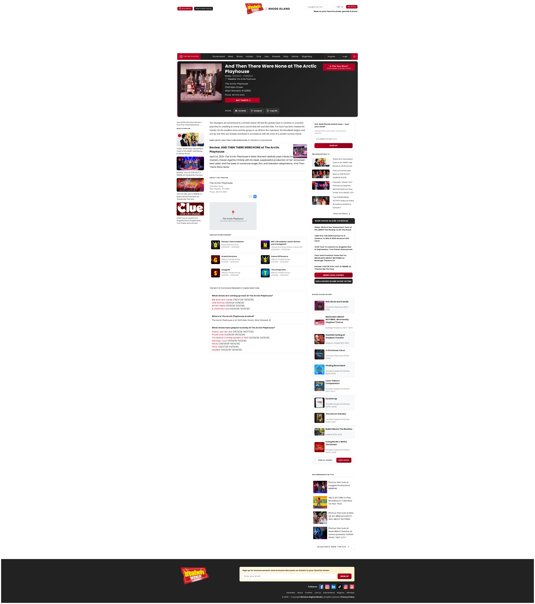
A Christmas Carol (220, 308)
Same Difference (279, 256)
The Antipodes (278, 269)
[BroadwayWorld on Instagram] (327, 586)
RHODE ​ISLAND (279, 8)
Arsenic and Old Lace (222, 331)
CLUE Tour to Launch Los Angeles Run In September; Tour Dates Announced (189, 214)
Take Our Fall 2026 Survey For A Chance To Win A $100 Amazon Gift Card (331, 238)
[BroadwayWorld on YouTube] (351, 586)
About (300, 592)
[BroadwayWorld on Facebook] (321, 586)
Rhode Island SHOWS (322, 294)
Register (331, 56)
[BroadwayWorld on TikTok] (339, 586)
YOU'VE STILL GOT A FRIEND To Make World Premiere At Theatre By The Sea (189, 190)
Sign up (333, 145)
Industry (249, 56)
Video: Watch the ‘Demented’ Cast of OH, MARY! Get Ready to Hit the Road (190, 144)
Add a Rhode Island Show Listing (333, 281)
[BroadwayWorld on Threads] (345, 586)
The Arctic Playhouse (246, 79)
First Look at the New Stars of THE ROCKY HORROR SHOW (342, 174)
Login (345, 56)
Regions (340, 592)
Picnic (215, 346)
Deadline (216, 349)
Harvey (215, 343)
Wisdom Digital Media (311, 597)
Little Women (218, 302)
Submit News (329, 592)
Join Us (317, 592)
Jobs (266, 56)
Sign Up (344, 576)
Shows (240, 56)
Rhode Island (219, 56)
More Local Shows (333, 275)
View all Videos (340, 213)
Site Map (350, 592)
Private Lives (218, 334)
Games (295, 56)
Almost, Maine (219, 305)
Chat (258, 56)
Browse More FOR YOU (331, 546)
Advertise (290, 592)
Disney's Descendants (232, 241)
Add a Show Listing (203, 8)
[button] (354, 56)
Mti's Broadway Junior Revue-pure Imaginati (286, 242)
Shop (286, 56)
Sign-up (340, 7)
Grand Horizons (229, 256)
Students (276, 56)
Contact (308, 592)
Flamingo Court (219, 340)
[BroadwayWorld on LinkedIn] (333, 586)
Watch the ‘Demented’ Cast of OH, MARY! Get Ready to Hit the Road (343, 162)
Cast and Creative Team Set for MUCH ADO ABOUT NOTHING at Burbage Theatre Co (330, 258)
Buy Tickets (242, 100)
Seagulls (225, 269)
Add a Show (344, 460)
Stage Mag (307, 56)
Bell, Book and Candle (222, 299)
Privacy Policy (347, 597)
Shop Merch (186, 8)
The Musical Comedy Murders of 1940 (230, 337)
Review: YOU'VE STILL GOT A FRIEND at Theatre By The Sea (190, 167)
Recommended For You (323, 475)
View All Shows (325, 460)
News (230, 56)
